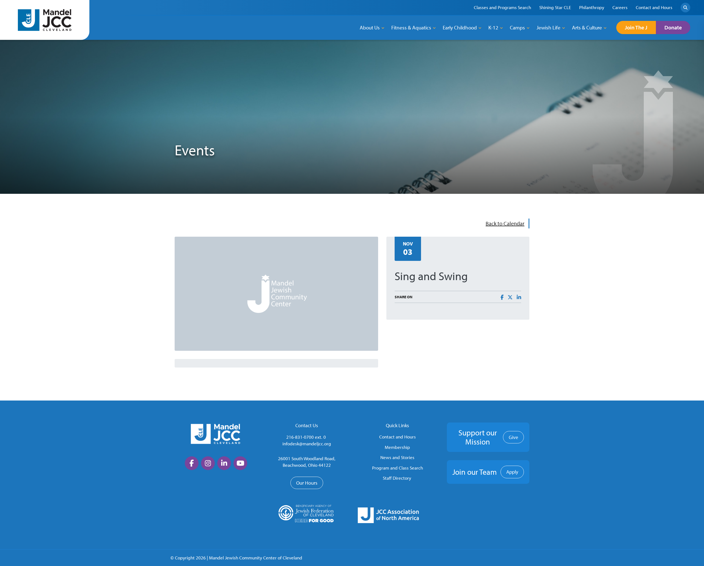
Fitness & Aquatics (411, 27)
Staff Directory (397, 478)
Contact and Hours (397, 437)
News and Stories (397, 457)
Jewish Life (548, 27)
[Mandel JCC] (44, 20)
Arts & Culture (587, 27)
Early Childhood (460, 27)
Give (513, 437)
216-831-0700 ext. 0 (306, 437)
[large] (192, 463)
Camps (517, 27)
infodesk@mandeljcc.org (306, 443)
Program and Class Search (397, 468)
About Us (370, 27)
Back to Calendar (505, 223)
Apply (512, 472)
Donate (673, 27)
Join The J (636, 27)
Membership (397, 447)
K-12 (493, 27)
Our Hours (306, 483)
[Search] (685, 7)
